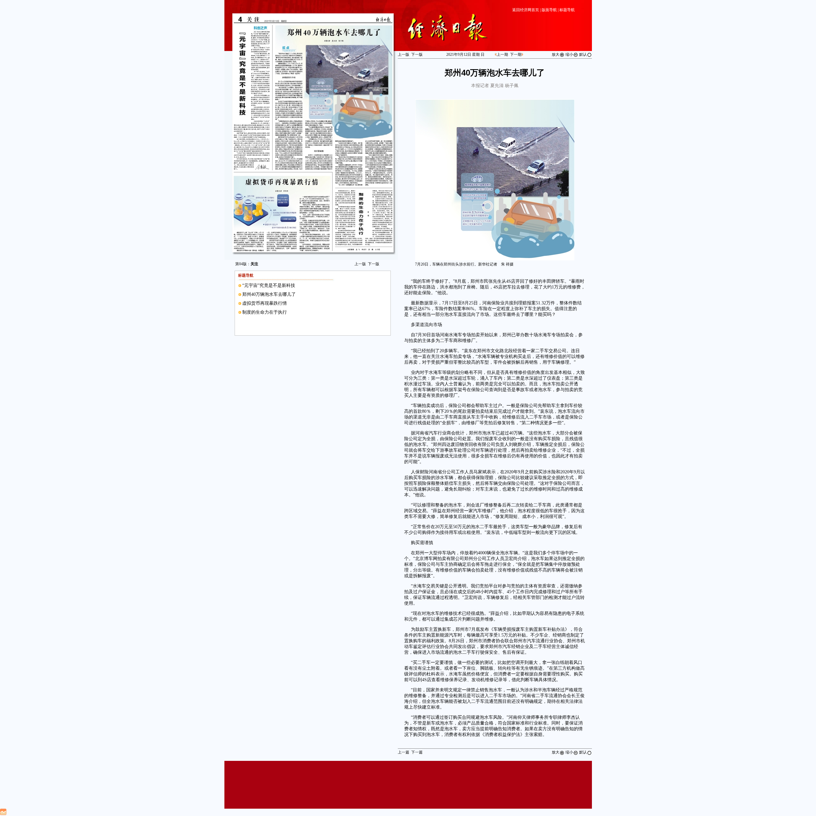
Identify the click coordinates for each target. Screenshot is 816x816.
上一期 (502, 54)
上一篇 (403, 752)
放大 (555, 54)
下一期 (515, 54)
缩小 (569, 54)
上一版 (360, 264)
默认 (583, 54)
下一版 (373, 264)
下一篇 (417, 752)
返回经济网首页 (525, 10)
